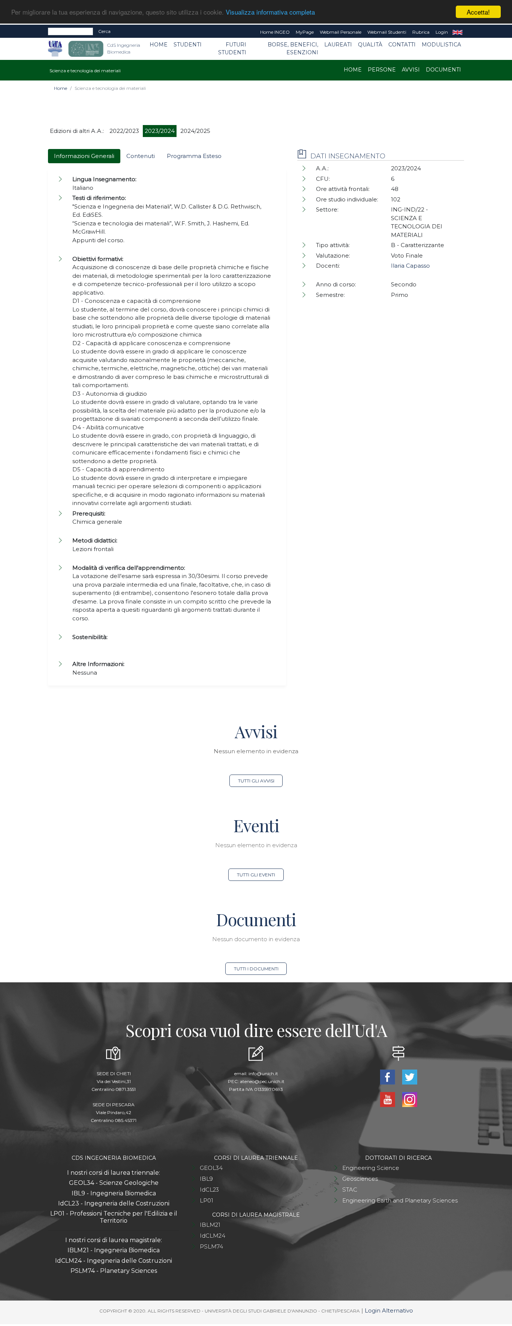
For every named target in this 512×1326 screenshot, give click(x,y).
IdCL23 (209, 1189)
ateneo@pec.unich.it (262, 1081)
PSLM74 (211, 1246)
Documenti (443, 69)
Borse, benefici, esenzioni (293, 48)
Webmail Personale (340, 32)
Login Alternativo (389, 1310)
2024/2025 (195, 130)
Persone (382, 69)
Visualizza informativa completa (270, 12)
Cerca (104, 31)
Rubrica (421, 32)
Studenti (188, 44)
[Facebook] (388, 1076)
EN (457, 32)
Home (159, 44)
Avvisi (411, 69)
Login (442, 32)
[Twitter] (409, 1076)
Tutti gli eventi (256, 875)
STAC (349, 1189)
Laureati (338, 44)
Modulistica (441, 44)
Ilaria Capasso (410, 265)
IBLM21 (210, 1224)
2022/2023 (124, 130)
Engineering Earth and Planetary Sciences (400, 1200)
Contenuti (140, 155)
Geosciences (360, 1178)
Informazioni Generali (84, 155)
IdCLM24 (212, 1235)
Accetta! (478, 11)
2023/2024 (160, 130)
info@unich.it (263, 1073)
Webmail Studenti (386, 32)
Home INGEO (275, 32)
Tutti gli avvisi (256, 781)
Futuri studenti (232, 48)
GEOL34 (211, 1167)
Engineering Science (370, 1167)
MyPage (305, 32)
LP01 (206, 1200)
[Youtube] (388, 1099)
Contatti (402, 44)
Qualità (370, 44)
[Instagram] (409, 1099)
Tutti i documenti (256, 968)
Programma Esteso (194, 155)
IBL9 (206, 1178)
